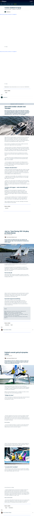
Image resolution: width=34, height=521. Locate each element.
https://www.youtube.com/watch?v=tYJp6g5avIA (8, 14)
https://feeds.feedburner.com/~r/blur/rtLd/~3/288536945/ (19, 86)
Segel (6, 92)
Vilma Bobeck (11, 507)
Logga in (31, 1)
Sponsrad (6, 208)
